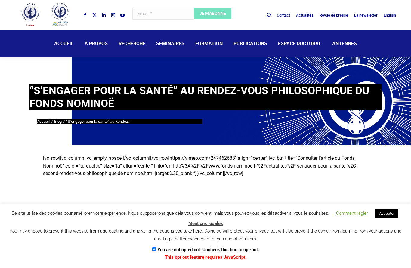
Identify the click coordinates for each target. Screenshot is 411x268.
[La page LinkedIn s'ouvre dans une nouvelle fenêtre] (104, 15)
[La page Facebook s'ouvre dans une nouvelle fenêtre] (85, 15)
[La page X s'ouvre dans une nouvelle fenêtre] (94, 15)
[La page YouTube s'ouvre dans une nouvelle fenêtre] (122, 15)
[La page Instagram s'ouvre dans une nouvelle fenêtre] (113, 15)
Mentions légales (205, 223)
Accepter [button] (386, 213)
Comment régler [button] (352, 213)
